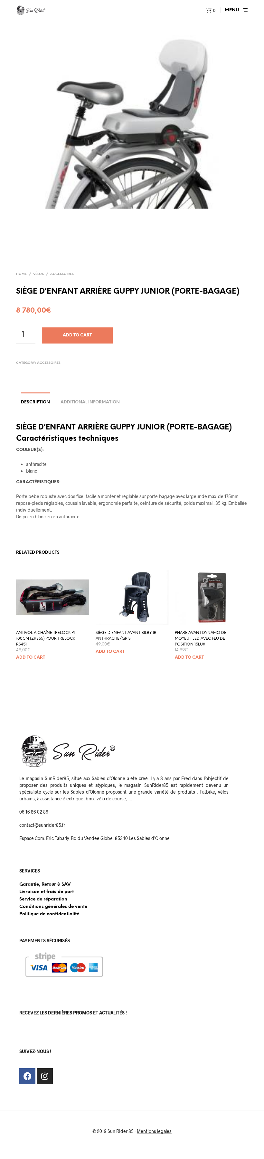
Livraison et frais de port (46, 892)
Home (21, 274)
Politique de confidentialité (49, 914)
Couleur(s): (30, 450)
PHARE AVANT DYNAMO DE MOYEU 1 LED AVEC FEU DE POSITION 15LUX (200, 638)
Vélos (38, 274)
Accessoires (62, 274)
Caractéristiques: (38, 482)
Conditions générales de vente (53, 906)
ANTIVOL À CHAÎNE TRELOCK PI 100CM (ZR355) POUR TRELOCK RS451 (45, 638)
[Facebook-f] (27, 1076)
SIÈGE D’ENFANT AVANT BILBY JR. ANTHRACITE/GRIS (126, 636)
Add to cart (77, 335)
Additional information (90, 402)
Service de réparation (43, 899)
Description (35, 402)
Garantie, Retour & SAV (45, 884)
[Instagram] (45, 1076)
